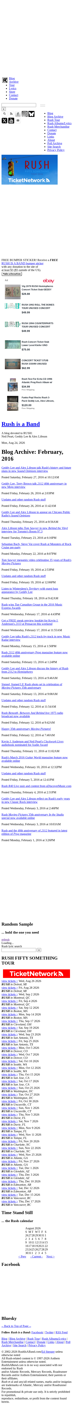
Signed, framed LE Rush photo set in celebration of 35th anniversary (31, 686)
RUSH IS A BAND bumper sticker (22, 263)
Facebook (37, 1332)
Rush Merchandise (58, 126)
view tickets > (9, 981)
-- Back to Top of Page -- (16, 1326)
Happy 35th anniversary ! (26, 728)
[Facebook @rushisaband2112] (18, 115)
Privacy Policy (56, 150)
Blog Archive (55, 116)
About (51, 140)
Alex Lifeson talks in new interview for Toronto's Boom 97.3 (34, 530)
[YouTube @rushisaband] (11, 122)
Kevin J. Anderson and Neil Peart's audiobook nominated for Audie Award (32, 743)
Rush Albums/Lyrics (59, 123)
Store (12, 91)
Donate (13, 98)
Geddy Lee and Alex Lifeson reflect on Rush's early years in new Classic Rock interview (35, 800)
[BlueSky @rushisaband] (31, 115)
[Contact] (18, 122)
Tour (12, 85)
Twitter (49, 1332)
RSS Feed (62, 1332)
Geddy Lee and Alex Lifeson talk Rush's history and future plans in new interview (36, 469)
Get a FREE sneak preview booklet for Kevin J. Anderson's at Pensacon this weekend (29, 622)
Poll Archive (54, 143)
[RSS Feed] (11, 115)
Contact (13, 95)
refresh (5, 939)
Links (50, 136)
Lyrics (12, 88)
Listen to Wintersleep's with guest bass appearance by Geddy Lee (29, 590)
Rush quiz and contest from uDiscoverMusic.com (36, 786)
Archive (14, 81)
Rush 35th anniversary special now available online (32, 816)
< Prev (22, 1256)
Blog (12, 78)
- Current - (36, 1256)
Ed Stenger (48, 1351)
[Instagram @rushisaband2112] (25, 115)
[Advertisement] (36, 37)
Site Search (54, 146)
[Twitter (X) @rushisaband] (4, 122)
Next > (50, 1256)
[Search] (4, 115)
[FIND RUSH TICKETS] (29, 183)
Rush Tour (53, 120)
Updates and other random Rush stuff (23, 499)
